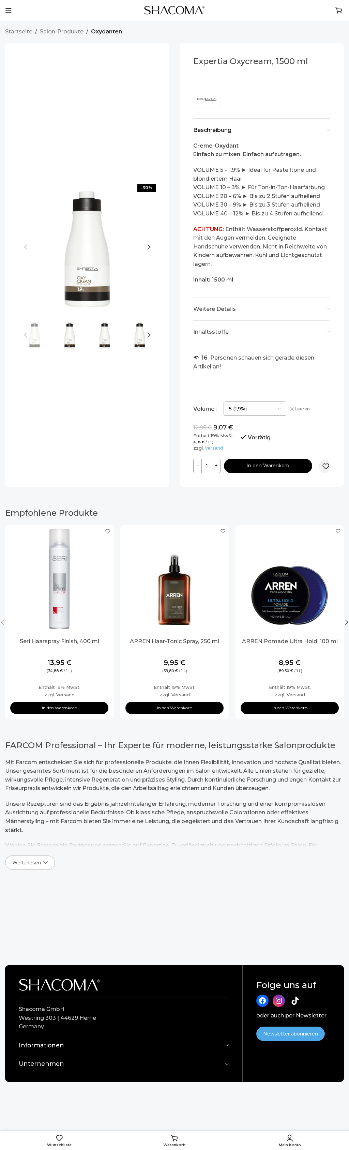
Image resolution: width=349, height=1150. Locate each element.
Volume (204, 409)
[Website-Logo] (174, 9)
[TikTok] (295, 1001)
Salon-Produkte (62, 31)
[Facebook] (262, 1001)
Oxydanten (106, 31)
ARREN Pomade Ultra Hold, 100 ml (290, 641)
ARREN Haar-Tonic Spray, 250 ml (174, 641)
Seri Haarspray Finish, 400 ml (59, 641)
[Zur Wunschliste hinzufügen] (325, 466)
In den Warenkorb (267, 466)
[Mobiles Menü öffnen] (8, 10)
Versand (214, 448)
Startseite (18, 31)
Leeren (302, 408)
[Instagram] (279, 1001)
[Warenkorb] (339, 10)
